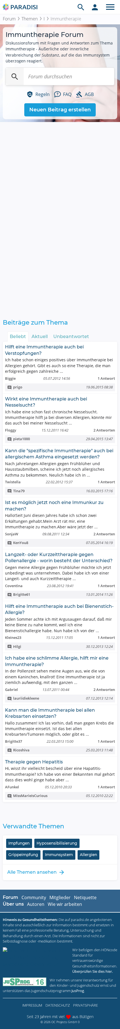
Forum (9, 19)
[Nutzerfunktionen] (95, 7)
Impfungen (19, 843)
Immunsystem (59, 854)
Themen (29, 19)
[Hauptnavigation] (110, 7)
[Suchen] (15, 76)
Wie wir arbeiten (65, 904)
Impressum (32, 1005)
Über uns (13, 904)
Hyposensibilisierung (57, 843)
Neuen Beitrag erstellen (60, 110)
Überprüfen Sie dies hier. (92, 971)
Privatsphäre (85, 1005)
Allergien (88, 854)
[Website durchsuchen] (81, 7)
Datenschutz (57, 1005)
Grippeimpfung (23, 854)
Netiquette (85, 897)
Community (33, 897)
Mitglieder (60, 897)
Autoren (35, 904)
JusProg (77, 990)
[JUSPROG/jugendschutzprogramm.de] (24, 982)
